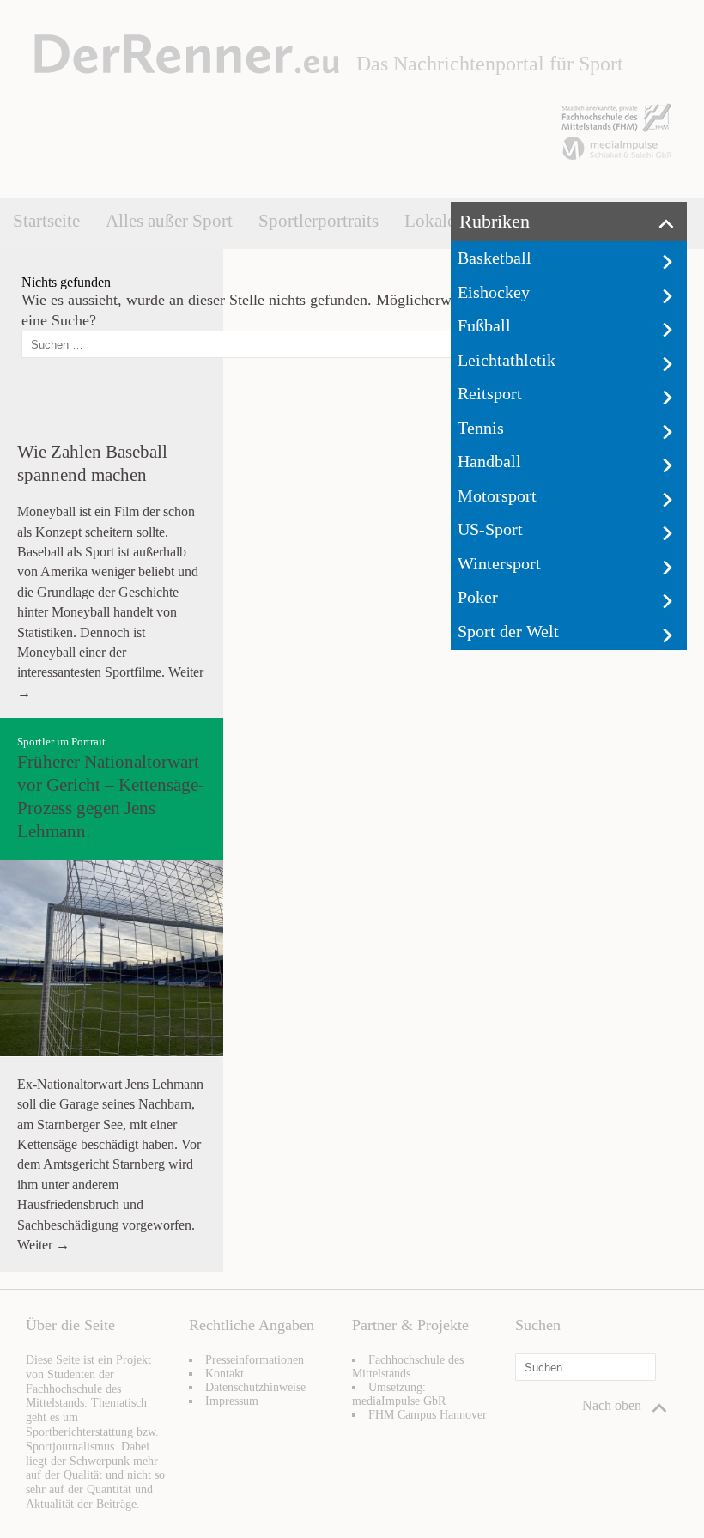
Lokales (433, 220)
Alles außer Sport (169, 220)
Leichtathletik (506, 359)
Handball (489, 461)
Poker (478, 596)
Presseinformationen (254, 1359)
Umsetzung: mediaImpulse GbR (399, 1394)
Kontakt (224, 1373)
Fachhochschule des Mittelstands (408, 1366)
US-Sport (490, 529)
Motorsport (497, 495)
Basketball (494, 257)
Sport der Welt (508, 631)
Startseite (46, 220)
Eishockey (494, 292)
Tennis (481, 427)
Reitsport (490, 393)
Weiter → (43, 1245)
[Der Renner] (186, 69)
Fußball (484, 325)
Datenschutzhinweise (255, 1387)
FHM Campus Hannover (427, 1414)
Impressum (231, 1401)
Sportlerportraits (318, 220)
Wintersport (499, 563)
